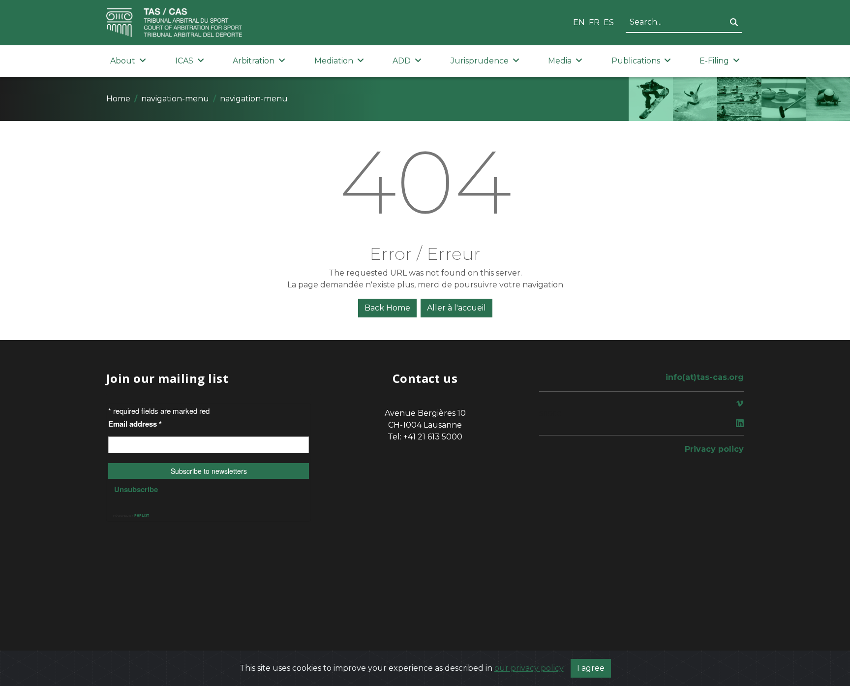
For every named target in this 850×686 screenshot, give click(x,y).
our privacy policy (529, 668)
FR (594, 22)
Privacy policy (714, 449)
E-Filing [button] (714, 60)
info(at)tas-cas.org (705, 377)
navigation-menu (175, 98)
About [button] (122, 60)
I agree (591, 668)
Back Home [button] (387, 307)
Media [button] (560, 60)
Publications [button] (635, 60)
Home (118, 98)
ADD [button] (402, 60)
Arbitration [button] (253, 60)
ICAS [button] (184, 60)
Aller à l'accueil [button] (456, 307)
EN (579, 22)
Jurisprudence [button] (480, 60)
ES (609, 22)
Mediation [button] (333, 60)
